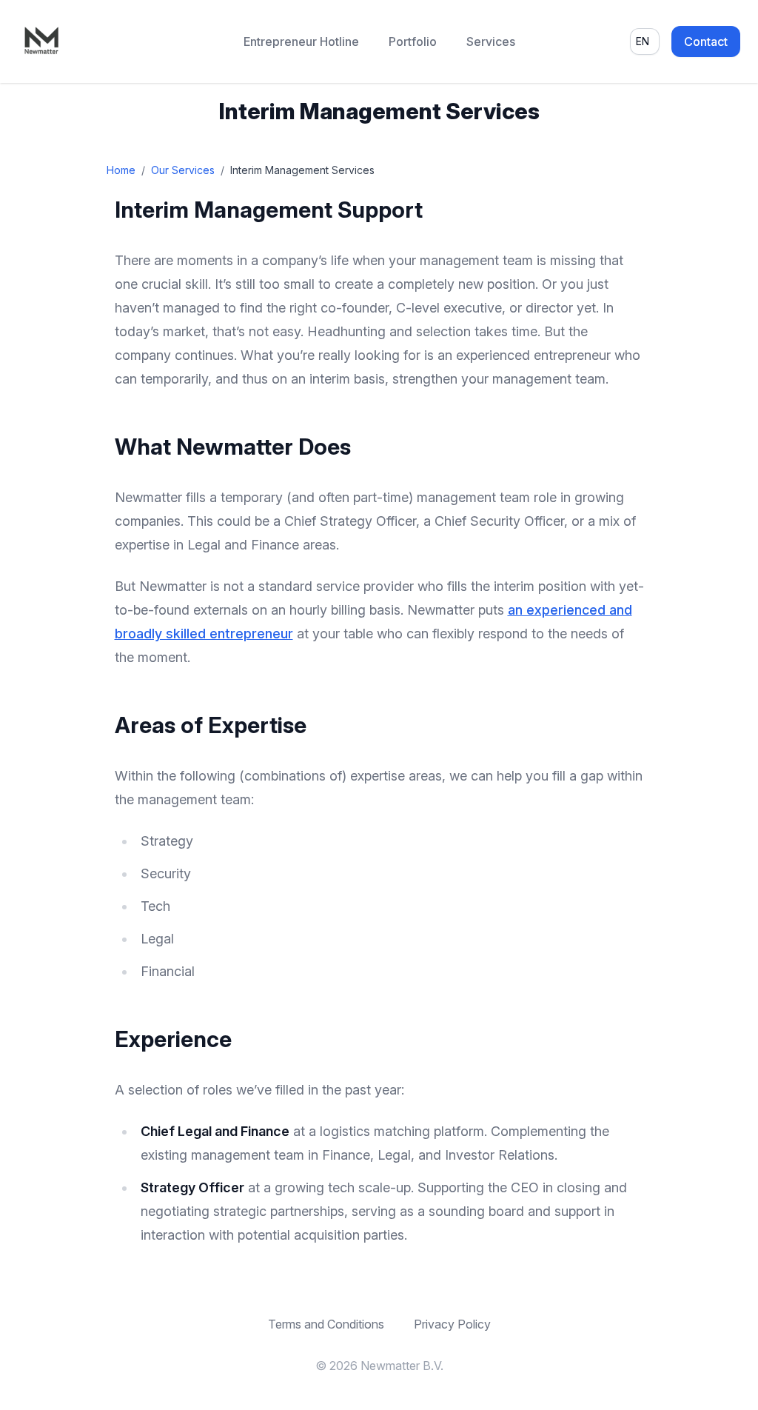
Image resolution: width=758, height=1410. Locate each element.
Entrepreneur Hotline (301, 41)
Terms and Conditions (326, 1324)
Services (490, 41)
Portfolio (413, 41)
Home (121, 170)
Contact (706, 41)
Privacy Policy (452, 1324)
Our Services (183, 170)
